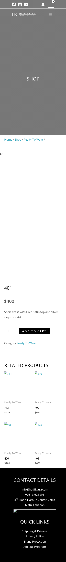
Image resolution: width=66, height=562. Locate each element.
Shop (18, 139)
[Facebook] (14, 4)
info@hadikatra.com (34, 489)
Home (8, 139)
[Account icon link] (43, 4)
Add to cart (34, 331)
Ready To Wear (33, 139)
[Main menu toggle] (50, 14)
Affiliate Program (35, 547)
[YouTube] (26, 4)
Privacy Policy (35, 536)
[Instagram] (20, 4)
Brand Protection (35, 541)
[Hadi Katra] (24, 15)
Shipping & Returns (34, 531)
